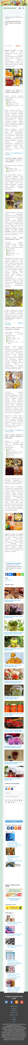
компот (10, 580)
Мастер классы (14, 1012)
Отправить (14, 821)
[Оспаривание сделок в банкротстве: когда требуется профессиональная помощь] (14, 847)
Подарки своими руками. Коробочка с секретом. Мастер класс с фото (14, 989)
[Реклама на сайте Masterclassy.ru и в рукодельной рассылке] (14, 909)
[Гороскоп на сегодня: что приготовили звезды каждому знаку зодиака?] (14, 857)
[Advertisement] (14, 36)
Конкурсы (14, 1008)
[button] (6, 800)
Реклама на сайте (14, 1014)
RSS (14, 1021)
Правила (14, 1019)
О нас (14, 1017)
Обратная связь (14, 1006)
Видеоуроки (14, 1010)
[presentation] (6, 800)
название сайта (10, 8)
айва (6, 580)
